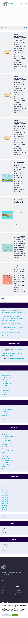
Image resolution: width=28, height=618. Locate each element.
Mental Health (6, 458)
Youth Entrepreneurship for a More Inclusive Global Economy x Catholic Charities (20, 123)
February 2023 (6, 373)
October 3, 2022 (20, 241)
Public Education (6, 420)
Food (3, 448)
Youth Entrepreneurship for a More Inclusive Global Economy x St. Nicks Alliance (20, 37)
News (3, 418)
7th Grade (5, 499)
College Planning (7, 442)
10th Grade (5, 481)
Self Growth (5, 462)
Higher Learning (6, 411)
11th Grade (5, 483)
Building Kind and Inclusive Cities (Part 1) (19, 164)
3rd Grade (5, 491)
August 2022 (5, 379)
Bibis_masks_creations (9, 354)
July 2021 (4, 386)
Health (4, 452)
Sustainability (6, 464)
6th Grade (5, 497)
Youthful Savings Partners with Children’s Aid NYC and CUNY (13, 328)
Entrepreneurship (7, 409)
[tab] (24, 28)
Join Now (4, 532)
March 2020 (5, 394)
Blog (3, 548)
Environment (5, 444)
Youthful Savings (20, 42)
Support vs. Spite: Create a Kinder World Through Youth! (19, 202)
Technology (5, 466)
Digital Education (7, 407)
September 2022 (7, 377)
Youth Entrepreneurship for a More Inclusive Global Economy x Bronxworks (20, 79)
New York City (6, 415)
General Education (7, 450)
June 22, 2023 (19, 130)
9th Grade (5, 503)
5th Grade (5, 495)
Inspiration (5, 413)
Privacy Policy (5, 550)
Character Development (9, 436)
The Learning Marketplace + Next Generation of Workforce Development (13, 324)
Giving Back (5, 546)
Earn (3, 530)
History (4, 454)
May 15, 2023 (19, 169)
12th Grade (5, 485)
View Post (7, 52)
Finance (4, 446)
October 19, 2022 (20, 208)
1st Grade (4, 487)
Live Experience (6, 544)
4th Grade (5, 493)
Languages (5, 456)
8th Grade (5, 501)
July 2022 (4, 381)
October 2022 (6, 375)
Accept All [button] (14, 614)
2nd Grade (5, 489)
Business (4, 434)
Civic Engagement (7, 440)
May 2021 (4, 388)
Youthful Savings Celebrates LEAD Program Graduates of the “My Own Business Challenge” (12, 334)
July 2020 (4, 392)
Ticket (4, 468)
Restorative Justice (7, 460)
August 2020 (5, 390)
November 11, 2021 (20, 271)
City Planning (5, 438)
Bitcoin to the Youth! (18, 266)
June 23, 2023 (19, 44)
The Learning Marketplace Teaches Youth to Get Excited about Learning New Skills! (14, 311)
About (3, 528)
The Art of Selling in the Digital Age (19, 237)
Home (5, 16)
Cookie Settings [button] (6, 614)
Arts (3, 432)
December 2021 (6, 384)
